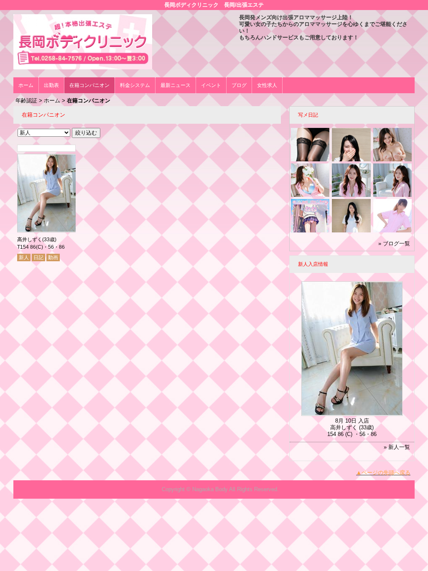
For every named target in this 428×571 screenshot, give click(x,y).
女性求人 (267, 85)
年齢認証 (26, 100)
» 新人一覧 (397, 447)
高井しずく (29, 239)
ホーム (25, 85)
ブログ (239, 85)
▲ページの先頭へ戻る (383, 472)
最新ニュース (175, 85)
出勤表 (51, 85)
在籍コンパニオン (89, 85)
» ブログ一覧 (394, 243)
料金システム (135, 85)
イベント (211, 85)
